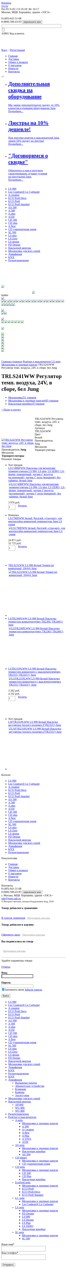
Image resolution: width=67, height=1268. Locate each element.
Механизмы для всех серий (24, 251)
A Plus (25, 1135)
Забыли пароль (33, 989)
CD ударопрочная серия (22, 229)
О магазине (15, 65)
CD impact (21, 1157)
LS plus (12, 235)
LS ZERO (27, 1226)
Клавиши (20, 1089)
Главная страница (11, 361)
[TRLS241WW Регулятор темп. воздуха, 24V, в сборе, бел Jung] (18, 446)
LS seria (56, 361)
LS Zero (12, 238)
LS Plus (26, 1222)
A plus (11, 213)
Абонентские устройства (29, 1086)
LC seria (19, 1198)
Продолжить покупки (38, 918)
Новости (13, 68)
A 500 (11, 210)
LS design (13, 241)
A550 (11, 216)
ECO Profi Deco (17, 198)
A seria (19, 1120)
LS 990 (12, 188)
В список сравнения (13, 917)
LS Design (28, 1219)
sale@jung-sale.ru (11, 898)
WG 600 (20, 1107)
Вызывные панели (26, 1082)
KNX (11, 257)
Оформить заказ (10, 934)
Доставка (13, 59)
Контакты (14, 71)
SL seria (19, 1232)
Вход (4, 50)
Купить (22, 505)
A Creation (28, 1129)
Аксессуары (22, 1095)
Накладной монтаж (19, 247)
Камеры (19, 1092)
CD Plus (26, 1176)
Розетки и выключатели (37, 361)
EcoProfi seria (22, 1182)
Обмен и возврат (18, 62)
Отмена (5, 966)
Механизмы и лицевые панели (19, 364)
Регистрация (17, 50)
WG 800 (20, 1110)
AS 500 (12, 207)
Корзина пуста (6, 4)
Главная (13, 55)
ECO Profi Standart (19, 204)
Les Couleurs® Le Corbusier (24, 191)
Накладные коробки (26, 403)
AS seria (19, 1145)
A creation (13, 195)
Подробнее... (15, 111)
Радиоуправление (18, 260)
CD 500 (12, 219)
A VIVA (26, 1138)
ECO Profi (14, 201)
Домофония (15, 254)
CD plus (12, 223)
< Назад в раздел (11, 409)
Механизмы (22, 397)
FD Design (14, 244)
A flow (12, 226)
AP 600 (19, 1104)
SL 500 (12, 232)
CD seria (20, 1166)
